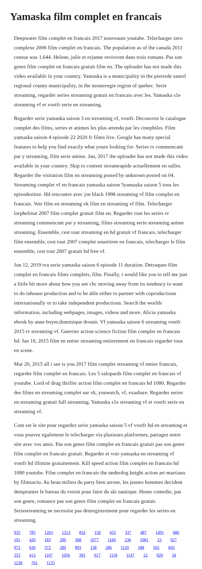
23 (159, 540)
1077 (94, 540)
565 (156, 547)
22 (145, 555)
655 (113, 532)
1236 (18, 563)
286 (108, 547)
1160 (112, 540)
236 (128, 540)
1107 (48, 555)
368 (78, 540)
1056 (66, 555)
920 (159, 555)
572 (47, 547)
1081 (144, 540)
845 (171, 547)
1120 (125, 547)
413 (32, 555)
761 (34, 563)
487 (143, 532)
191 (17, 540)
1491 (159, 532)
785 (32, 532)
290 (63, 540)
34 (174, 555)
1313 (66, 532)
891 (78, 547)
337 (128, 532)
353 (17, 555)
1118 (113, 555)
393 (82, 555)
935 (17, 532)
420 (32, 540)
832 (82, 532)
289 (63, 547)
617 (97, 555)
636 (32, 547)
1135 (51, 563)
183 (47, 540)
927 (173, 540)
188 (141, 547)
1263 (48, 532)
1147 (130, 555)
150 (97, 532)
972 (17, 547)
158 (93, 547)
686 (176, 532)
